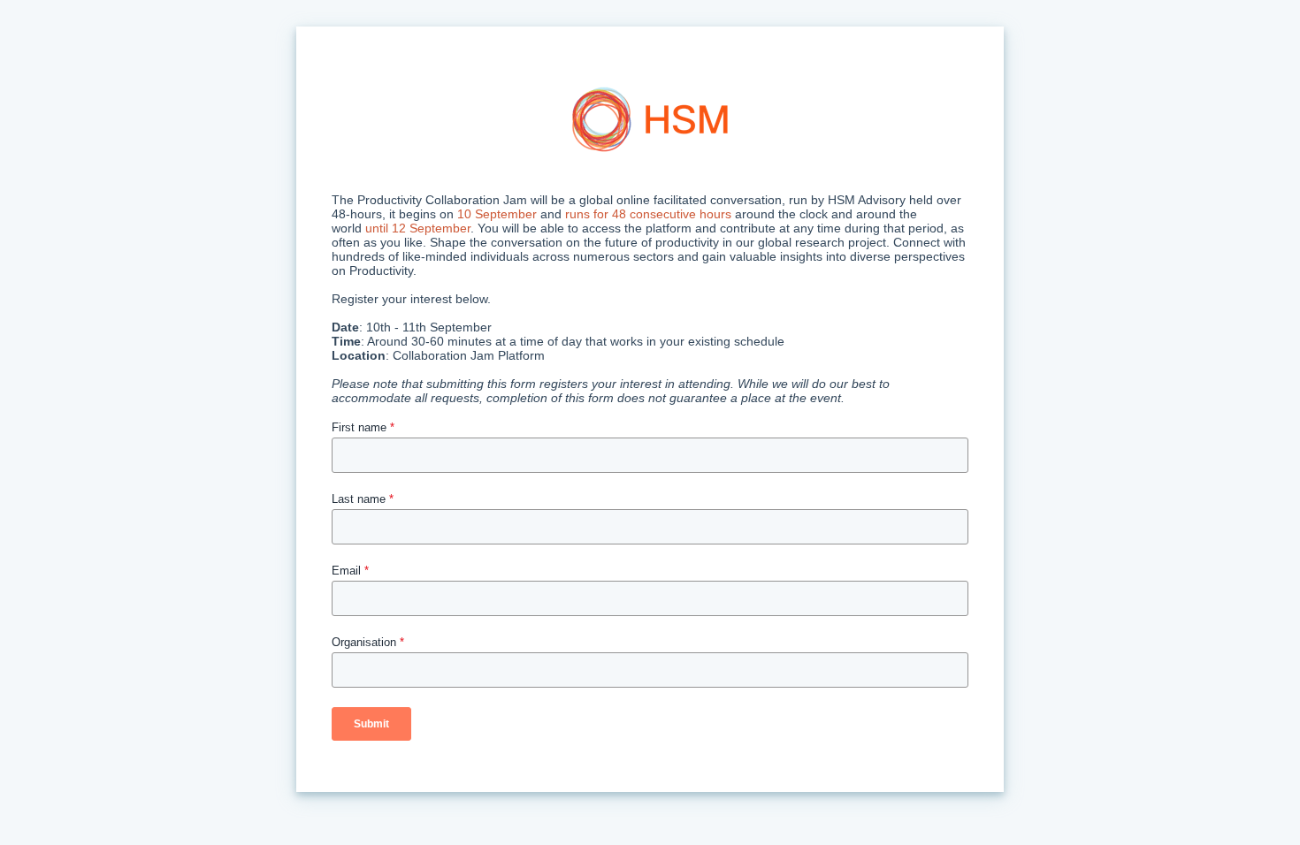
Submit (371, 724)
